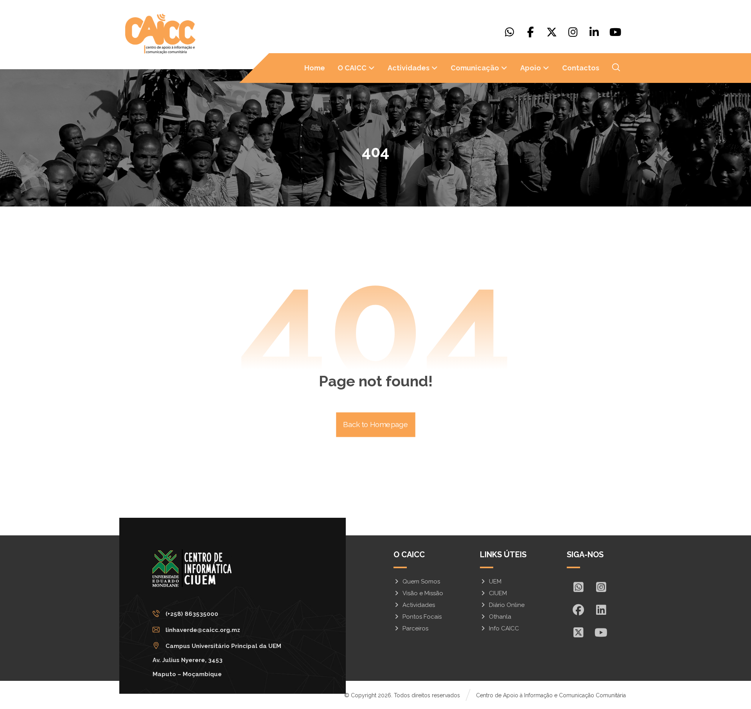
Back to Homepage (375, 424)
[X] (551, 32)
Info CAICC (504, 628)
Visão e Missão (422, 593)
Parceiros (415, 628)
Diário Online (507, 604)
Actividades (418, 604)
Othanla (500, 616)
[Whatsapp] (509, 32)
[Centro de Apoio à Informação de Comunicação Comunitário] (160, 34)
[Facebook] (530, 32)
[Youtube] (615, 32)
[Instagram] (573, 32)
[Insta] (600, 587)
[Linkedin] (594, 32)
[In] (600, 609)
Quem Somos (421, 581)
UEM (495, 581)
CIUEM (498, 593)
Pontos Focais (422, 616)
